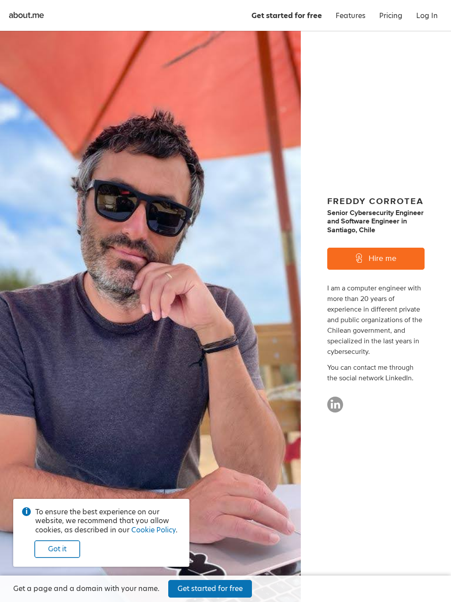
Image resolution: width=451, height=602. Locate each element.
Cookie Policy (153, 530)
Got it (57, 549)
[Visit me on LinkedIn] (335, 408)
